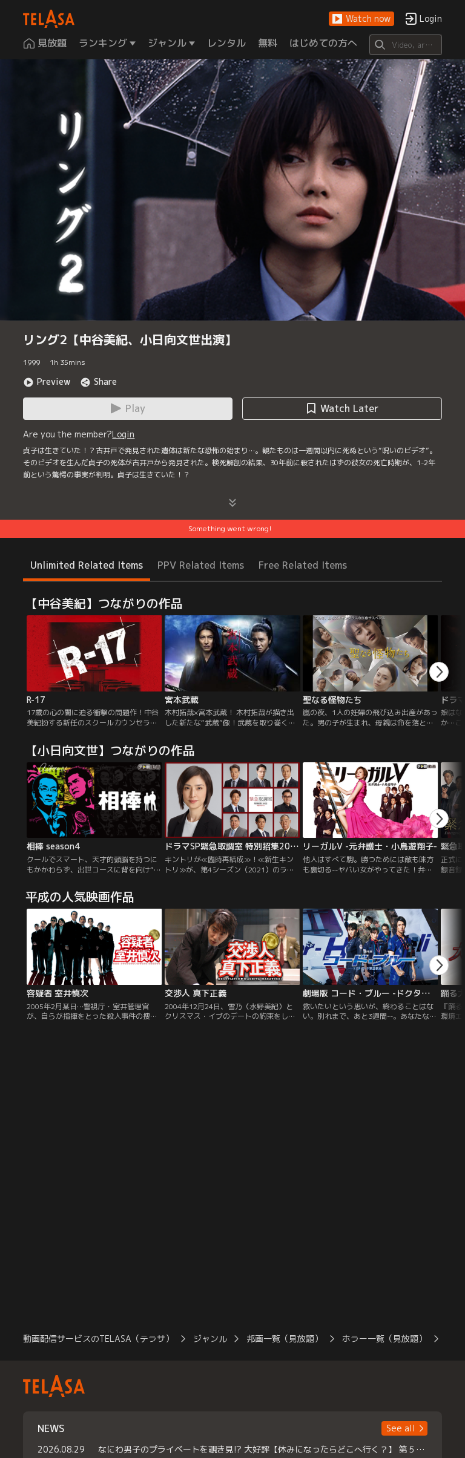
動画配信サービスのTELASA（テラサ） (98, 1338)
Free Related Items (303, 565)
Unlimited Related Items (86, 565)
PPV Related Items (200, 565)
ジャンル (210, 1338)
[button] (361, 19)
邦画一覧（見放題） (284, 1338)
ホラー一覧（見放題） (384, 1338)
